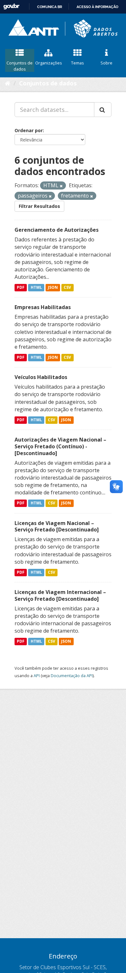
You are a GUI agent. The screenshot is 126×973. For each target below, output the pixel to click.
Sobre (106, 63)
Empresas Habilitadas (43, 307)
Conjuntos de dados (19, 66)
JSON (53, 287)
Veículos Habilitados (41, 377)
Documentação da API (72, 675)
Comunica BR (49, 7)
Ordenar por (29, 130)
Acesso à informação (97, 7)
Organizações (48, 63)
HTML (36, 287)
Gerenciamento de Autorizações (57, 229)
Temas (77, 63)
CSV (67, 287)
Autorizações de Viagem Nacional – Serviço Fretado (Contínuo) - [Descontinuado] (60, 446)
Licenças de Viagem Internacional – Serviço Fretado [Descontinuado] (60, 595)
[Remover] (61, 185)
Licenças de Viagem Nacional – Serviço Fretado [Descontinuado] (57, 526)
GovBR (11, 7)
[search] (102, 109)
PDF (21, 287)
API (37, 675)
